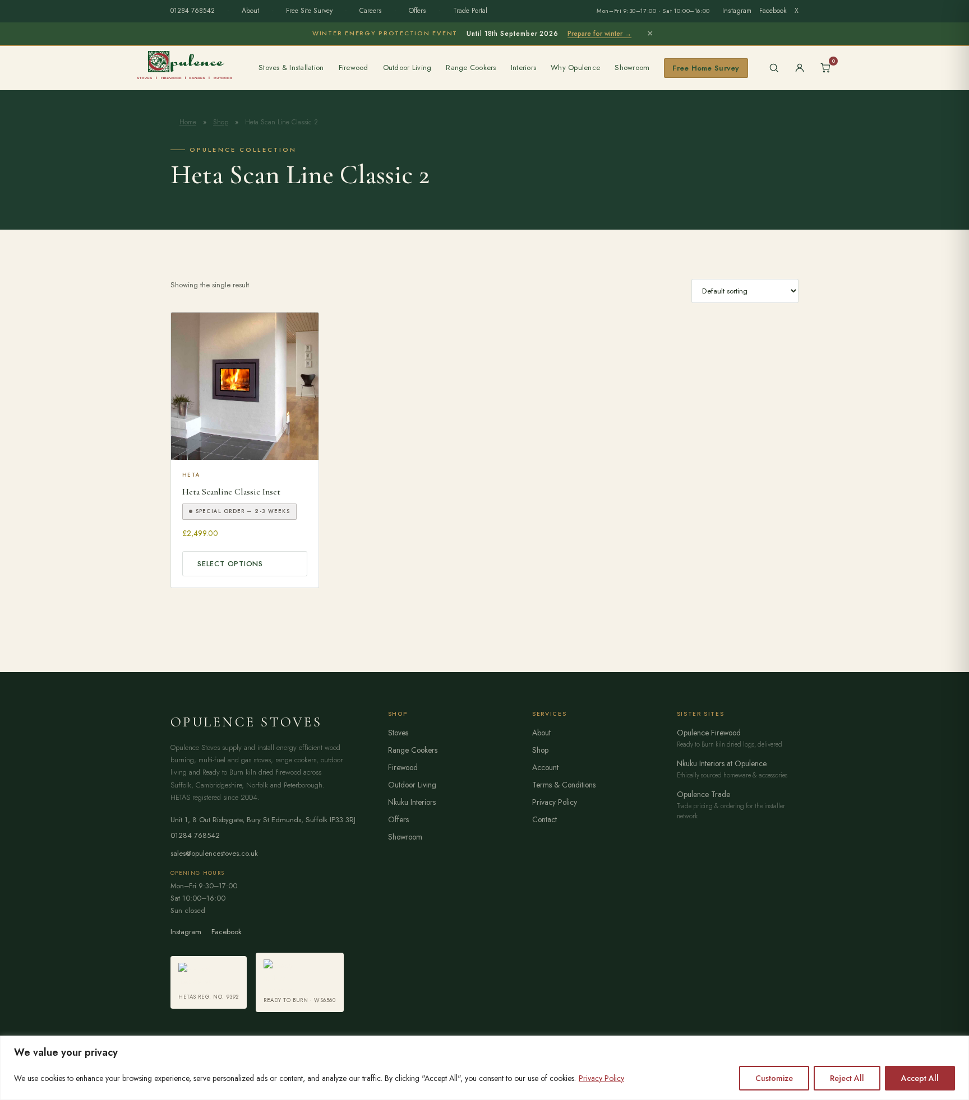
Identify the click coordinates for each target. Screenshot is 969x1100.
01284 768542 (192, 11)
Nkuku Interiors (412, 802)
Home (187, 122)
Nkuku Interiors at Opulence (722, 763)
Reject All (847, 1078)
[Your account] (800, 68)
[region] (484, 1068)
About (250, 11)
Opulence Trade (703, 794)
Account (545, 767)
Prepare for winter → (599, 33)
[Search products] (774, 68)
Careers (370, 11)
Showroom (632, 67)
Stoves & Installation (291, 67)
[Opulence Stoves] (184, 64)
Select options (230, 563)
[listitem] (208, 982)
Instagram (736, 11)
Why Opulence (575, 67)
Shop (220, 122)
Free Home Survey (705, 68)
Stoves (398, 732)
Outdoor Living (407, 67)
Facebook (773, 11)
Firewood (353, 67)
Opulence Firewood (709, 732)
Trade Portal (470, 11)
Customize (774, 1078)
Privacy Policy (601, 1078)
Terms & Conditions (564, 784)
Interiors (523, 67)
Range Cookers (471, 67)
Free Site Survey (309, 11)
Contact (544, 819)
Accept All (920, 1078)
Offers (417, 11)
